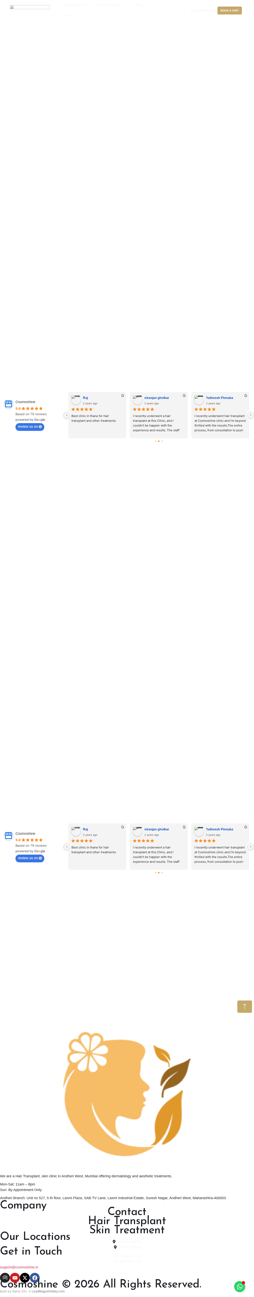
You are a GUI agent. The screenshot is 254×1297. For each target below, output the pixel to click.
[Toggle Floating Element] (239, 1286)
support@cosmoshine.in (19, 1267)
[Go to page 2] (162, 441)
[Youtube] (15, 1278)
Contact (69, 15)
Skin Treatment (127, 1230)
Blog (138, 5)
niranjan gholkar (63, 398)
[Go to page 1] (159, 441)
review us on (28, 426)
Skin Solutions (73, 5)
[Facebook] (35, 1278)
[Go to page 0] (155, 441)
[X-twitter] (25, 1278)
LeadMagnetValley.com (48, 1291)
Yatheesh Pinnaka (125, 398)
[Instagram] (5, 1278)
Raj (85, 829)
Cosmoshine (25, 402)
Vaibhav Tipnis (185, 398)
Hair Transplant (109, 5)
